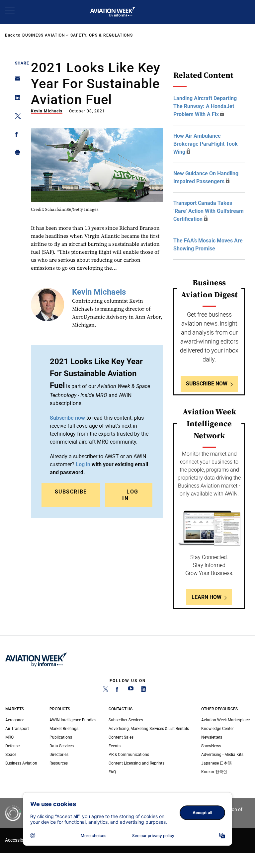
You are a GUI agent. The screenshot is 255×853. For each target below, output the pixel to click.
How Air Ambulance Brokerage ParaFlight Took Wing (205, 144)
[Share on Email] (16, 80)
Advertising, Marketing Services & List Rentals (149, 728)
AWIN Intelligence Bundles (72, 720)
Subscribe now (67, 418)
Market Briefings (63, 728)
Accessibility (17, 840)
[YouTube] (130, 690)
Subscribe (71, 492)
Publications (60, 737)
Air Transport (17, 728)
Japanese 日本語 (216, 763)
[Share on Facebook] (16, 135)
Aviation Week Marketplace (225, 720)
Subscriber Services (126, 720)
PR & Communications (129, 754)
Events (115, 746)
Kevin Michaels (46, 111)
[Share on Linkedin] (16, 99)
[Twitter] (105, 690)
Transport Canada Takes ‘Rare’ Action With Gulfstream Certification (208, 211)
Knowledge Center (217, 728)
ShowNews (211, 746)
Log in (83, 464)
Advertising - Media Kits (222, 754)
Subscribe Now (206, 383)
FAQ (112, 772)
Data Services (61, 746)
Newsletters (211, 737)
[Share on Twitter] (16, 117)
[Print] (16, 154)
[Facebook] (118, 690)
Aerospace (14, 720)
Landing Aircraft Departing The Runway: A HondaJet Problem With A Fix (205, 106)
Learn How (206, 597)
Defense (12, 746)
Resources (58, 763)
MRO (9, 737)
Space (10, 754)
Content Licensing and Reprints (136, 763)
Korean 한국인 (214, 772)
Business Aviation (43, 35)
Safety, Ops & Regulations (101, 35)
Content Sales (121, 737)
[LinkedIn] (143, 690)
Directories (58, 754)
